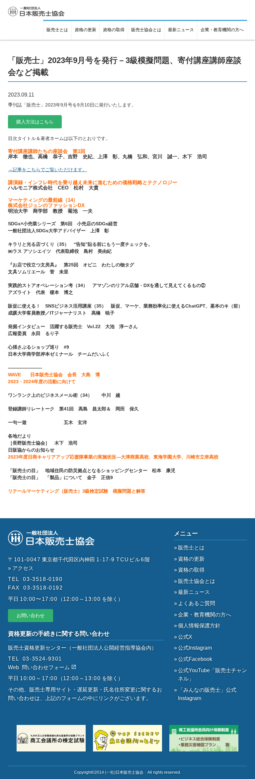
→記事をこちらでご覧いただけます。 (47, 169)
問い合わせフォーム (46, 667)
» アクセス (21, 568)
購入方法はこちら (34, 121)
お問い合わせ (30, 615)
